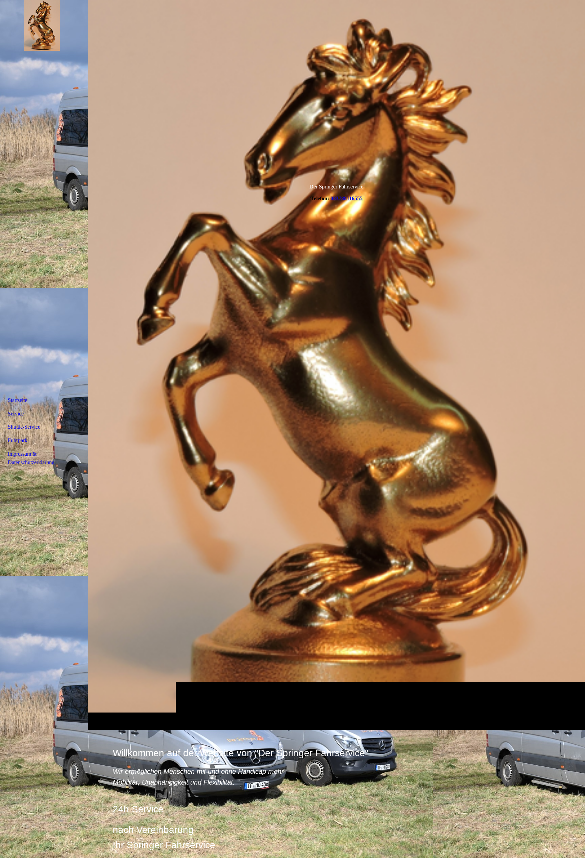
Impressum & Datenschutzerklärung (31, 458)
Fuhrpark (17, 440)
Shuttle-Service (24, 427)
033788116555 (346, 198)
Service (16, 413)
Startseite (17, 400)
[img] (336, 364)
